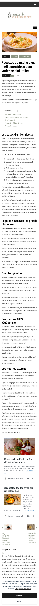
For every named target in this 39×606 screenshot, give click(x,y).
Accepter (19, 595)
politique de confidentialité (23, 589)
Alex (19, 75)
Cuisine (15, 56)
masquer (14, 111)
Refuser (19, 602)
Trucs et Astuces (25, 56)
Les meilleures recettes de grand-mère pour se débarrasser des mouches (6, 538)
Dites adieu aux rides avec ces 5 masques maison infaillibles (32, 538)
